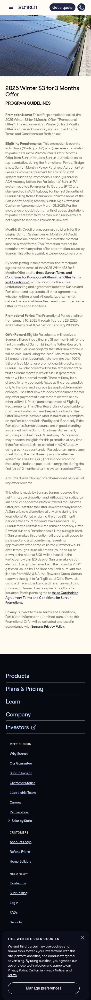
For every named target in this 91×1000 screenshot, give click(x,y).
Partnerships (19, 812)
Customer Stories (22, 783)
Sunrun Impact (21, 773)
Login (14, 902)
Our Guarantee (21, 763)
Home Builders (20, 861)
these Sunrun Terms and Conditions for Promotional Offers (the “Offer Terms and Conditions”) (43, 277)
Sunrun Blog (19, 893)
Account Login (20, 842)
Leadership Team (23, 792)
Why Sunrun (19, 753)
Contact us (18, 883)
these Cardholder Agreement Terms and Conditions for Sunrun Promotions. (41, 597)
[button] (11, 7)
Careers (16, 802)
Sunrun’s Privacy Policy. (48, 626)
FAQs (14, 912)
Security (16, 922)
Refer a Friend (20, 851)
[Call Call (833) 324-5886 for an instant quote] (81, 7)
